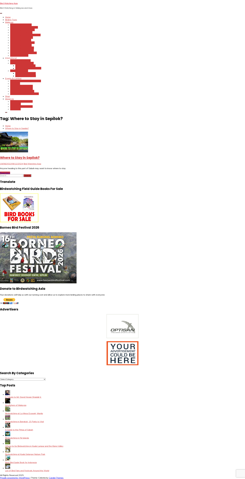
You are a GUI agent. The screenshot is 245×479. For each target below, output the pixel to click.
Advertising (15, 104)
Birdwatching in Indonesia (22, 63)
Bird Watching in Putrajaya (22, 42)
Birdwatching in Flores (25, 65)
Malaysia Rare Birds (19, 55)
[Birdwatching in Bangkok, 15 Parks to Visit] (7, 419)
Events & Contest (13, 78)
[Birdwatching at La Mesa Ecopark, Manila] (7, 411)
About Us (9, 99)
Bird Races (15, 83)
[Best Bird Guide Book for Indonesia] (7, 460)
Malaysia (9, 22)
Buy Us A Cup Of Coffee (21, 106)
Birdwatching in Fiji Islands (17, 438)
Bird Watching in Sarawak (22, 47)
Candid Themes (56, 477)
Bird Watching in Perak (20, 40)
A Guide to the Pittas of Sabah (19, 429)
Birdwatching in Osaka (25, 76)
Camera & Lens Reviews (21, 88)
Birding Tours (11, 19)
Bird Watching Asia (9, 3)
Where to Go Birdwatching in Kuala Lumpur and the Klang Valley (34, 446)
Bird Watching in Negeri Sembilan (25, 35)
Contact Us (15, 109)
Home (8, 17)
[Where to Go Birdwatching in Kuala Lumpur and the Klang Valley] (7, 443)
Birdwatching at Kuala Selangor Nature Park (25, 454)
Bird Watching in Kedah (21, 24)
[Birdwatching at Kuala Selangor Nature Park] (7, 451)
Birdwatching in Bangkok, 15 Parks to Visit (24, 421)
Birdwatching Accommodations (24, 93)
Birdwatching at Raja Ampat (28, 68)
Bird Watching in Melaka (21, 32)
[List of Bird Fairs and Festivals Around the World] (7, 468)
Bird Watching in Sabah (21, 45)
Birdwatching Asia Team (21, 101)
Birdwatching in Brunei (20, 60)
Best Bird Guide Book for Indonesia (21, 462)
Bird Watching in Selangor (22, 50)
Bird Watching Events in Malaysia (25, 81)
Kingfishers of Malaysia (15, 405)
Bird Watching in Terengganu (23, 53)
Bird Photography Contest (22, 91)
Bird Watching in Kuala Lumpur (24, 27)
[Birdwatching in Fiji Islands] (7, 435)
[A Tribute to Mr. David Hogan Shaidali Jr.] (7, 394)
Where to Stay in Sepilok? (20, 158)
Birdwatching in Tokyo (25, 73)
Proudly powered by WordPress (15, 477)
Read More (5, 173)
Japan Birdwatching (19, 70)
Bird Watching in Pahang (21, 37)
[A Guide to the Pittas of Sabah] (7, 427)
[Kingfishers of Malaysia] (7, 402)
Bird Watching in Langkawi (22, 30)
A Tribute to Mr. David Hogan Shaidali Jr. (23, 397)
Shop (7, 96)
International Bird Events (21, 86)
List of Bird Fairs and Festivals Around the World (27, 470)
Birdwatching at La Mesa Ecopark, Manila (24, 413)
